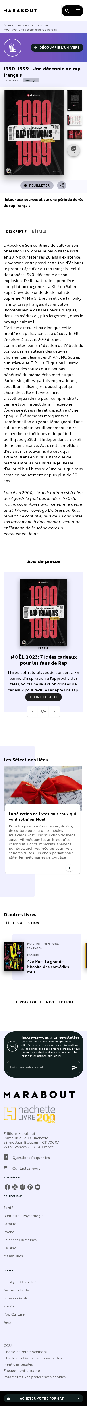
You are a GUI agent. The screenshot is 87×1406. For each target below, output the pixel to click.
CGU (8, 1345)
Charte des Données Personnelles (33, 1358)
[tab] (16, 231)
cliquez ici (54, 1056)
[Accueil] (22, 10)
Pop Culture (25, 25)
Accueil (8, 25)
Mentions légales (18, 1364)
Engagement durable (22, 1370)
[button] (57, 48)
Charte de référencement (25, 1351)
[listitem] (7, 1187)
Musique (42, 25)
